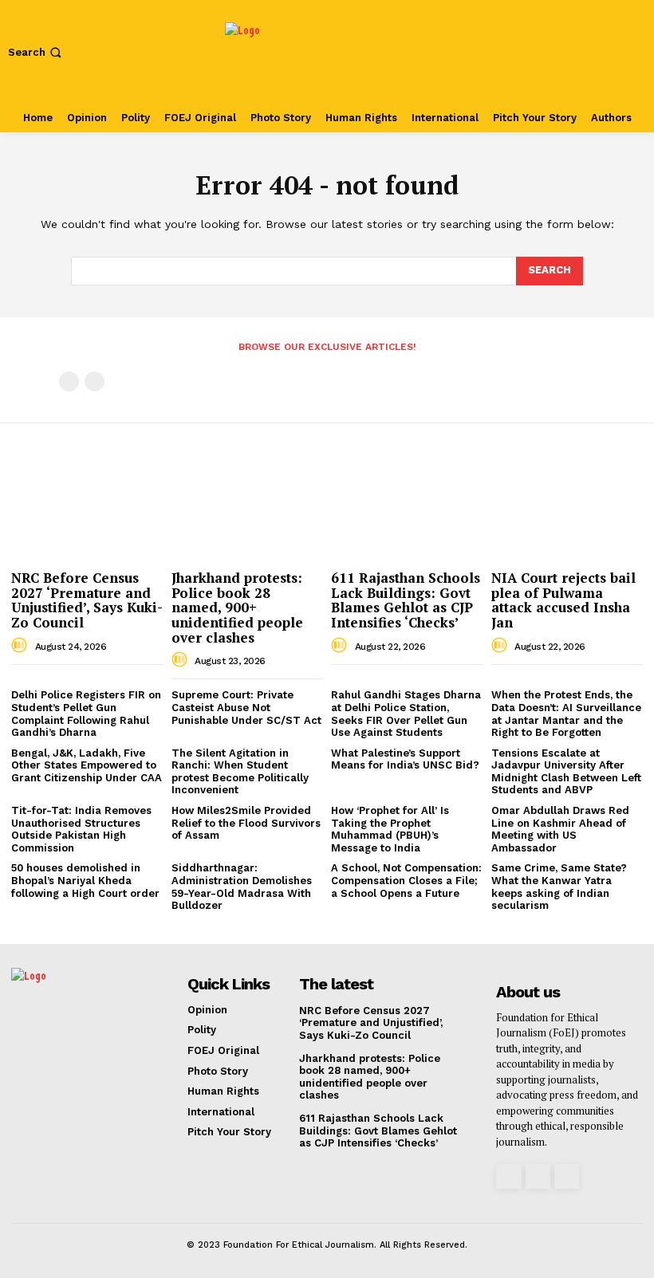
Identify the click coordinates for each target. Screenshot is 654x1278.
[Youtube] (566, 1176)
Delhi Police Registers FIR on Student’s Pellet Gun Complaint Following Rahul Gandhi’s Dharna (86, 713)
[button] (36, 52)
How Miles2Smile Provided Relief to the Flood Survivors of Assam (246, 822)
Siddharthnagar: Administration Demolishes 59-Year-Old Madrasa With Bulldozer (241, 886)
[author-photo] (21, 646)
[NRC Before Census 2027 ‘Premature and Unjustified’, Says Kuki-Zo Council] (87, 508)
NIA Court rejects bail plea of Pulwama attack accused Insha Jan (563, 599)
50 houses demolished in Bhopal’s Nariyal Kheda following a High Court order (87, 880)
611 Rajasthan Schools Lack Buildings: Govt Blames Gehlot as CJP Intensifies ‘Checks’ (405, 599)
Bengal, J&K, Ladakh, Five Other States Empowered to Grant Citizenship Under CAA (86, 765)
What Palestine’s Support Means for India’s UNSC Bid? (405, 759)
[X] (538, 1176)
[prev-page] (69, 381)
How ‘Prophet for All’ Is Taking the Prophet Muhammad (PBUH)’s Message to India (390, 829)
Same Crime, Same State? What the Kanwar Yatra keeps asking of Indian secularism (559, 886)
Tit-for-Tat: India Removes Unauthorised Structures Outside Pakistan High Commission (81, 829)
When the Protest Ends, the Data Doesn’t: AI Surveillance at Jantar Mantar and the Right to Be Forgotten (566, 713)
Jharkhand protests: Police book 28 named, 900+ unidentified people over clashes (237, 607)
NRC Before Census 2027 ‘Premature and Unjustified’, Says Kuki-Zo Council (87, 599)
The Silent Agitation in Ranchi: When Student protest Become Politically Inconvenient (240, 771)
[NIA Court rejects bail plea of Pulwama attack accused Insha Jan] (567, 508)
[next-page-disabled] (94, 381)
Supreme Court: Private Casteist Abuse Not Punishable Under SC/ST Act (246, 707)
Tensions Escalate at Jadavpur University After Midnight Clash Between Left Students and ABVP (566, 771)
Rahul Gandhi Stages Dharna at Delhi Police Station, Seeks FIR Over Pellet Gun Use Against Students (406, 713)
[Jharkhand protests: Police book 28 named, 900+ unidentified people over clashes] (247, 508)
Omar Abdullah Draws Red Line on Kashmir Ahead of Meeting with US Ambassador (560, 829)
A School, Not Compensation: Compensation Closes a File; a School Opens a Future (406, 880)
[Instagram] (508, 1176)
